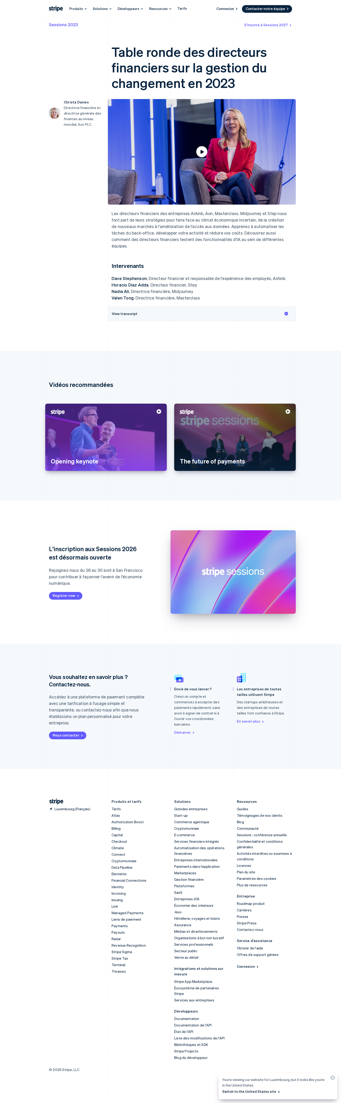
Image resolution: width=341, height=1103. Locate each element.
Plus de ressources (252, 885)
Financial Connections (129, 880)
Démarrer (182, 732)
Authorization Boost (128, 822)
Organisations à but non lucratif (199, 938)
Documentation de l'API (193, 1025)
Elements (119, 873)
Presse (242, 916)
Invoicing (119, 893)
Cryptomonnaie (124, 861)
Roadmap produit (251, 903)
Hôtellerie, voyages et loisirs (197, 918)
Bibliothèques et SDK (191, 1044)
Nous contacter (66, 735)
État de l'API (183, 1031)
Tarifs (182, 8)
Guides (242, 809)
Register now (64, 595)
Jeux (178, 912)
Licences (244, 865)
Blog (240, 822)
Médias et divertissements (196, 931)
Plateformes (184, 886)
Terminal (118, 964)
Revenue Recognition (129, 945)
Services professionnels (193, 944)
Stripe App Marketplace (193, 981)
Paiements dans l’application (197, 866)
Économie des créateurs (193, 905)
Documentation (186, 1018)
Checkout (119, 841)
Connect (118, 854)
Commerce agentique (191, 822)
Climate (118, 848)
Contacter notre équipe (265, 8)
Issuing (117, 899)
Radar (116, 938)
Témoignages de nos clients (259, 815)
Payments (120, 925)
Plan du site (246, 872)
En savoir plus (248, 721)
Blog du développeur (191, 1057)
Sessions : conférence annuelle (262, 835)
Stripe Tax (120, 958)
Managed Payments (128, 912)
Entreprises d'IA (186, 899)
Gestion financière (189, 879)
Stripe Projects (186, 1051)
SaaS (178, 892)
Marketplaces (185, 873)
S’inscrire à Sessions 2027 (266, 25)
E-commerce (184, 835)
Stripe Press (247, 923)
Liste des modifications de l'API (199, 1038)
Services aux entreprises (194, 1000)
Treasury (119, 971)
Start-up (181, 815)
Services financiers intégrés (196, 841)
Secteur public (185, 951)
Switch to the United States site (249, 1091)
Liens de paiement (126, 919)
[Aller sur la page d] (54, 801)
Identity (118, 886)
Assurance (182, 925)
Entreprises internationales (196, 860)
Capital (117, 835)
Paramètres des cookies (256, 878)
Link (115, 906)
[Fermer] (332, 1078)
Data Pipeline (122, 867)
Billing (116, 828)
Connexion (225, 8)
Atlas (116, 815)
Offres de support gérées (258, 954)
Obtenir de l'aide (250, 948)
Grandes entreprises (191, 809)
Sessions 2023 (63, 24)
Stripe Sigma (122, 951)
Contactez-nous (250, 929)
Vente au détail (186, 957)
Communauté (248, 828)
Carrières (244, 910)
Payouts (118, 932)
